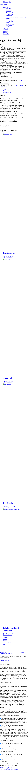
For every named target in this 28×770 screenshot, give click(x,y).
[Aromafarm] (3, 4)
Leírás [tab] (4, 89)
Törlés (20, 80)
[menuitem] (15, 17)
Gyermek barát (3, 86)
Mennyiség (3, 80)
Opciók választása (7, 257)
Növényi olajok (19, 85)
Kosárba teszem (4, 83)
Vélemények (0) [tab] (7, 92)
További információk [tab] (8, 90)
